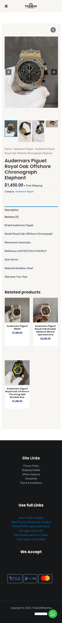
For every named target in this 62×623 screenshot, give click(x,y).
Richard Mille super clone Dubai (31, 526)
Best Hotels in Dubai (31, 517)
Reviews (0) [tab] (12, 216)
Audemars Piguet (23, 148)
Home (8, 148)
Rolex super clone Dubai (31, 539)
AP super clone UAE (31, 530)
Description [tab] (11, 209)
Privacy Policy (31, 465)
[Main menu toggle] (6, 6)
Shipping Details (31, 470)
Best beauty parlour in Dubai (31, 535)
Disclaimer (31, 478)
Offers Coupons (31, 474)
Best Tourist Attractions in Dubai (31, 522)
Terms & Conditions (31, 482)
